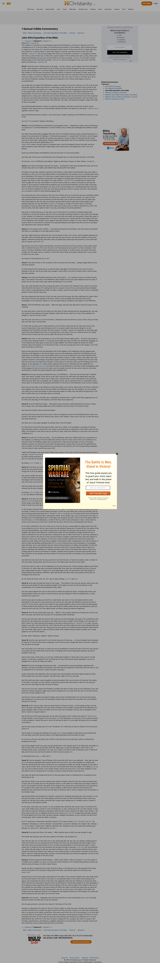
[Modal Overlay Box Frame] (80, 481)
